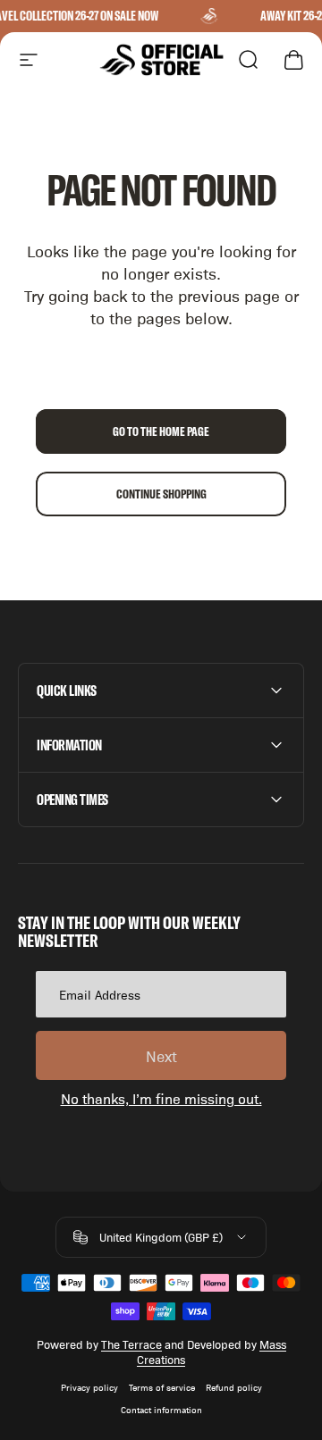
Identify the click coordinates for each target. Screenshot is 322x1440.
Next (161, 1056)
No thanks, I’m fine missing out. (161, 1098)
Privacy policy (89, 1387)
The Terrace (131, 1344)
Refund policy (234, 1387)
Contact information (161, 1409)
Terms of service (162, 1387)
